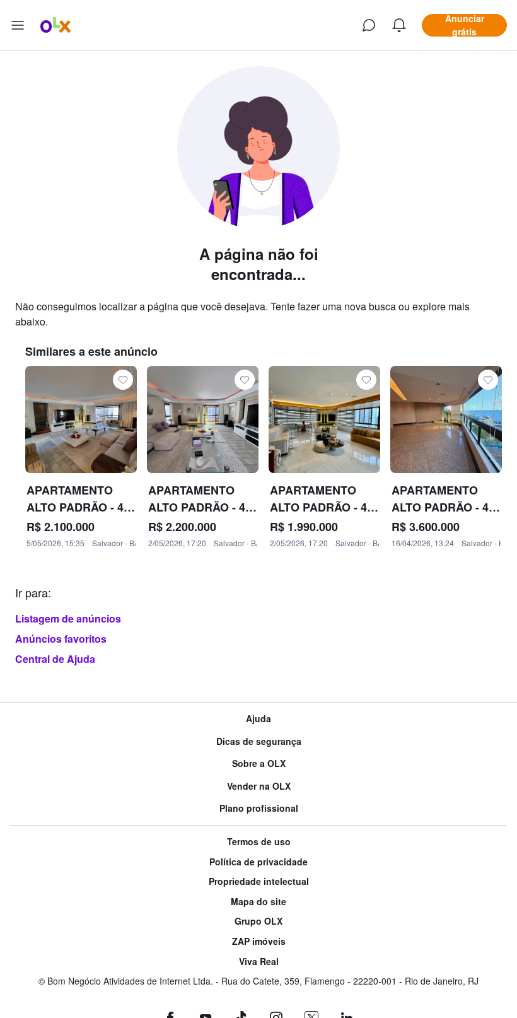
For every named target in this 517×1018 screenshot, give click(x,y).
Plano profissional (258, 808)
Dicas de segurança (258, 741)
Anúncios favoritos (61, 638)
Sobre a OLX (259, 763)
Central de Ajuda (55, 659)
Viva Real (259, 962)
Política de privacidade (258, 862)
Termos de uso (259, 842)
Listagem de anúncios (68, 618)
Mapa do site (258, 902)
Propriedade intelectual (259, 881)
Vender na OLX (259, 786)
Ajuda (258, 719)
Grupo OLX (258, 921)
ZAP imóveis (259, 941)
